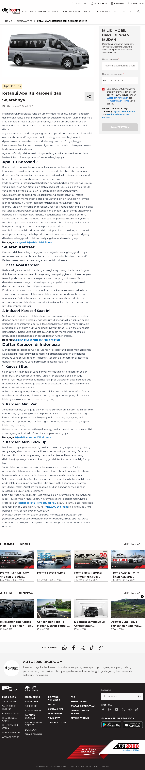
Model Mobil (38, 394)
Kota (34, 365)
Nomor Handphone (84, 333)
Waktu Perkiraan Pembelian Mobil (49, 409)
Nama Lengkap (39, 333)
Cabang (35, 379)
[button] (72, 317)
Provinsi (36, 350)
